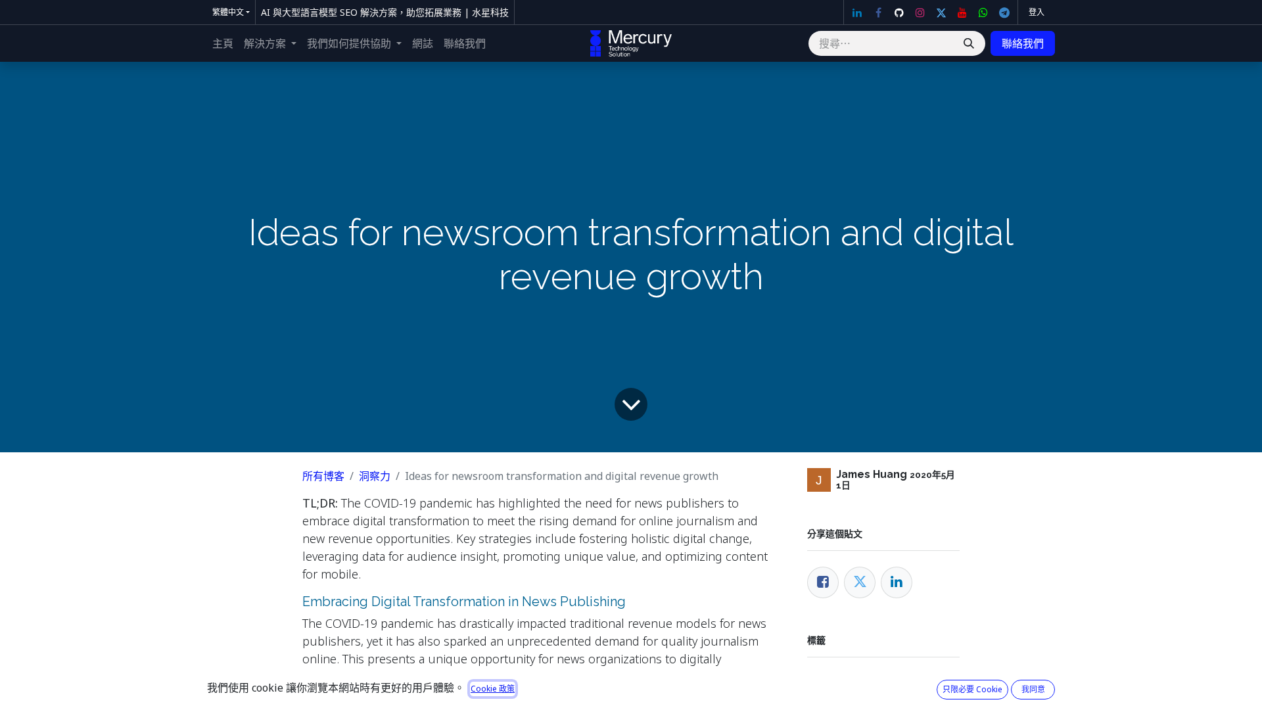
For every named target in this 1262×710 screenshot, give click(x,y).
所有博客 (323, 476)
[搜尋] (968, 43)
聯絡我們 (1023, 43)
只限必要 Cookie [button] (972, 689)
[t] (1004, 12)
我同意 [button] (1033, 689)
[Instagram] (920, 12)
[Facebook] (878, 12)
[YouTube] (962, 12)
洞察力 (374, 476)
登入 (1036, 12)
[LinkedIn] (857, 12)
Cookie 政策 (493, 688)
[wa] (983, 12)
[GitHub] (899, 12)
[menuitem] (223, 43)
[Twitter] (941, 12)
